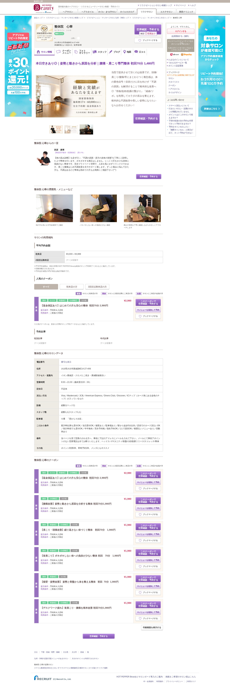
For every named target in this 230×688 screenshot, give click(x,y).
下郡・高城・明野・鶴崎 (50, 652)
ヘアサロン (68, 11)
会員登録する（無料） (180, 36)
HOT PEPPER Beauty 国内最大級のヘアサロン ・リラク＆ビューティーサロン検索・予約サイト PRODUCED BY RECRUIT (44, 8)
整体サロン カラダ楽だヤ (88, 668)
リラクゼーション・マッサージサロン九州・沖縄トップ (108, 18)
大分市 (74, 652)
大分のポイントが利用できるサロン (85, 658)
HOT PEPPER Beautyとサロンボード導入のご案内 (140, 677)
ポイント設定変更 (175, 66)
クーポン (172, 85)
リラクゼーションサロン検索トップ (156, 5)
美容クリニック (186, 11)
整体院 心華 (63, 26)
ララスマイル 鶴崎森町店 (69, 668)
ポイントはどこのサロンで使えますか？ (181, 116)
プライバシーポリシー (174, 681)
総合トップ (38, 18)
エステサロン (166, 11)
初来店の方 (71, 286)
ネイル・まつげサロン (107, 11)
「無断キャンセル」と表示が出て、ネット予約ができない (181, 131)
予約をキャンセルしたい (179, 127)
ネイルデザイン (174, 92)
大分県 (65, 652)
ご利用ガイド (191, 681)
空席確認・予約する (148, 31)
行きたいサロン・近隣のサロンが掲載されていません (181, 110)
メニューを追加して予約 (149, 310)
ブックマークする (150, 40)
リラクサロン (147, 11)
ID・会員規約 (148, 681)
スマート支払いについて (179, 105)
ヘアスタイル (88, 11)
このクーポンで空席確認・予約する (148, 302)
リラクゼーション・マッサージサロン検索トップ (64, 18)
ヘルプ (193, 5)
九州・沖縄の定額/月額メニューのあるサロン (51, 658)
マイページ (181, 5)
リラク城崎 (103, 668)
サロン (171, 78)
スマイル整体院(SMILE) (43, 668)
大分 (36, 652)
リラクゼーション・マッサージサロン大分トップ (150, 18)
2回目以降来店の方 (97, 286)
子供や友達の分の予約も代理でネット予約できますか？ (181, 122)
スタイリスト (173, 82)
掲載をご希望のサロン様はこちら (181, 677)
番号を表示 (66, 362)
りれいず (56, 668)
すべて (46, 286)
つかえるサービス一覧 (177, 63)
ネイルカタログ (127, 11)
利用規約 (159, 681)
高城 (82, 652)
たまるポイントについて (178, 60)
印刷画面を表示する (152, 627)
